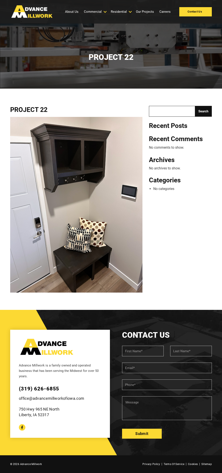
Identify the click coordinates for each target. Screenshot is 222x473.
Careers (165, 12)
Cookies (193, 464)
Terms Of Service (174, 464)
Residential (119, 12)
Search (203, 111)
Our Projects (145, 12)
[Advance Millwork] (32, 12)
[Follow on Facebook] (22, 427)
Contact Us (195, 11)
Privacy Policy (151, 464)
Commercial (93, 12)
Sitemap (206, 464)
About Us (71, 12)
